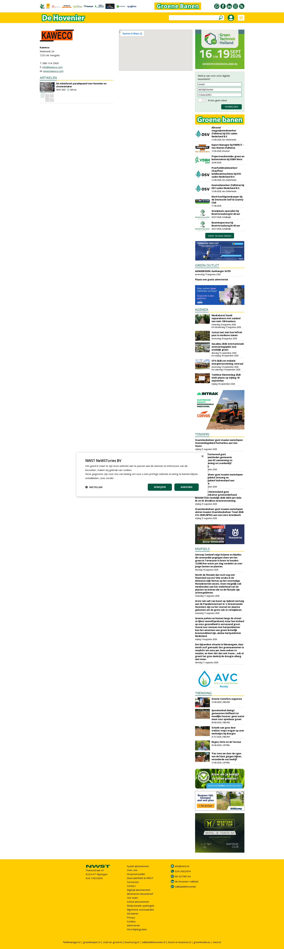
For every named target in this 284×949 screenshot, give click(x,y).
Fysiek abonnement (138, 866)
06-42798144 (183, 876)
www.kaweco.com (53, 71)
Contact (131, 885)
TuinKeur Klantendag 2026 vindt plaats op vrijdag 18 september (226, 377)
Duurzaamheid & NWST (140, 878)
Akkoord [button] (186, 487)
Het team (132, 897)
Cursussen (133, 882)
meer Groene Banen (219, 235)
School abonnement (138, 901)
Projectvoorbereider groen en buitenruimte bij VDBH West (228, 158)
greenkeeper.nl (91, 942)
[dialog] (142, 474)
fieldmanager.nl (71, 942)
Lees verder (107, 478)
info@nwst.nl (182, 866)
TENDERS (202, 434)
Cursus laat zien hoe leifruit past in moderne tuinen (227, 334)
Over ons (132, 870)
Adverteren (133, 925)
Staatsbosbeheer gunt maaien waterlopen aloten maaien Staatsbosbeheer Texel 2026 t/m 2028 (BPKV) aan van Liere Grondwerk (219, 512)
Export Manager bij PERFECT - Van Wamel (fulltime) (228, 146)
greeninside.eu (202, 942)
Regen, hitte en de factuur (226, 741)
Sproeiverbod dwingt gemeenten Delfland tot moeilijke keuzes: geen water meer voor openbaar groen (228, 715)
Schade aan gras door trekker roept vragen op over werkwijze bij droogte (228, 730)
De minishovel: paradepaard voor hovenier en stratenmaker (81, 85)
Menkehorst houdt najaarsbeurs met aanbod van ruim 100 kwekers (226, 318)
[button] (93, 487)
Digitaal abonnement (138, 889)
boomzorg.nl (132, 942)
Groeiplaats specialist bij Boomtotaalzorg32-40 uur (226, 212)
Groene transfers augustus (227, 698)
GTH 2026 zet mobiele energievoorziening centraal (227, 362)
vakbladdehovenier (185, 886)
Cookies (131, 921)
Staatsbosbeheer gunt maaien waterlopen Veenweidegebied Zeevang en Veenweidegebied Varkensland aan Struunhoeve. (219, 479)
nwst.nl (217, 942)
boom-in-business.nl (179, 942)
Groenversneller (136, 874)
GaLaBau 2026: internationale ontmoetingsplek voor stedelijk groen (228, 346)
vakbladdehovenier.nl (153, 942)
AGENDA (201, 309)
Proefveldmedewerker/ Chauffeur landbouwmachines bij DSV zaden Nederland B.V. (226, 172)
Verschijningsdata (137, 929)
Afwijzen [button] (160, 487)
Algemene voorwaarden (140, 909)
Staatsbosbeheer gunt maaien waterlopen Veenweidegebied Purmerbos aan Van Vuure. (219, 442)
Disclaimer (133, 913)
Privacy (131, 917)
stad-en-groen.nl (112, 942)
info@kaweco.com (52, 67)
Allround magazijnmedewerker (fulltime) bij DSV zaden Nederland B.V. (224, 132)
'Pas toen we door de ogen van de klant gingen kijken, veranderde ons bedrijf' (227, 756)
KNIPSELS (202, 549)
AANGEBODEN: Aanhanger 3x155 (213, 271)
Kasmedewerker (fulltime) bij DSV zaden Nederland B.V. (228, 187)
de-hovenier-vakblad (186, 881)
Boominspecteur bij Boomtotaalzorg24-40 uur (226, 224)
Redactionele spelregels (140, 905)
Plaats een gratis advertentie (211, 279)
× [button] (202, 456)
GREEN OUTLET (207, 265)
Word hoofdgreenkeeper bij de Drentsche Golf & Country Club (227, 199)
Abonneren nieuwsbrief (140, 893)
